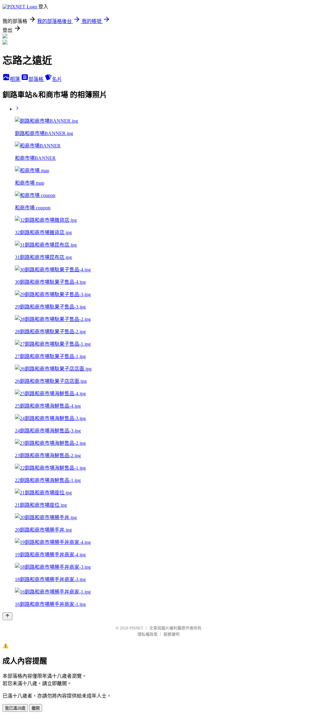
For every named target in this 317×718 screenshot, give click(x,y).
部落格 (36, 79)
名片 (57, 79)
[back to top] (7, 616)
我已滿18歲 (15, 708)
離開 (36, 708)
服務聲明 (171, 634)
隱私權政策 (147, 634)
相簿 (15, 79)
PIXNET (136, 628)
